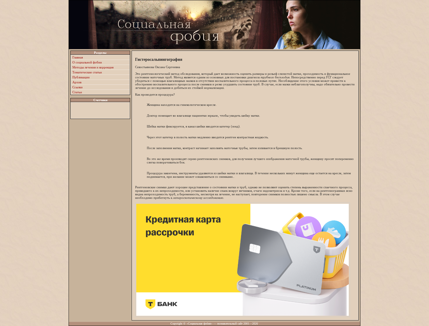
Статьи (77, 92)
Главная (77, 57)
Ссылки (77, 87)
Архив (76, 82)
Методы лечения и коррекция (93, 67)
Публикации (81, 77)
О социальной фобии (87, 62)
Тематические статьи (87, 72)
